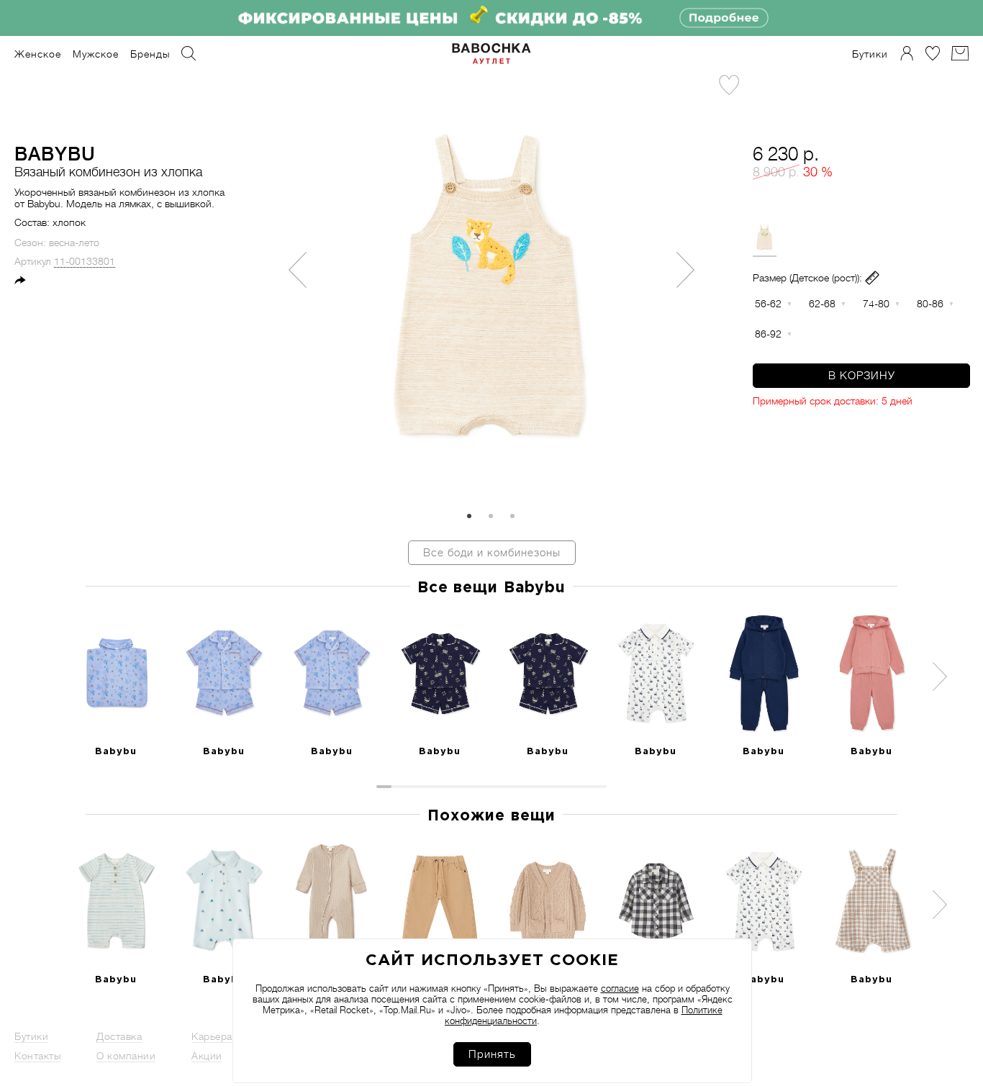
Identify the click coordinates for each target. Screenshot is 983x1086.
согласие (620, 988)
